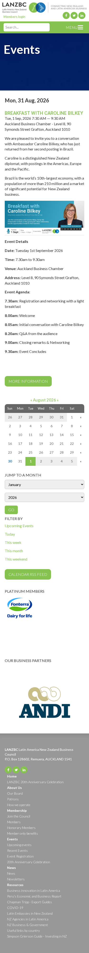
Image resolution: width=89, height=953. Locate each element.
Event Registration (20, 856)
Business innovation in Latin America (33, 890)
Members (14, 822)
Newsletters (16, 879)
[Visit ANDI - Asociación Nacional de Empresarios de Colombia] (44, 702)
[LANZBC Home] (44, 6)
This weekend (16, 559)
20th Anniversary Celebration (28, 862)
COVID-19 (15, 908)
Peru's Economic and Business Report (34, 896)
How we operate (18, 805)
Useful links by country (23, 930)
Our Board (15, 793)
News (11, 873)
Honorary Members (21, 828)
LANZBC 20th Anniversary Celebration (35, 782)
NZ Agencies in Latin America (27, 919)
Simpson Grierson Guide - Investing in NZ (37, 936)
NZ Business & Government (27, 925)
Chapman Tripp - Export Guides (29, 902)
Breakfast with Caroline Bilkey (44, 113)
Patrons (13, 799)
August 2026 (44, 399)
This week (13, 542)
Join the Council (18, 816)
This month (14, 550)
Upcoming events (19, 845)
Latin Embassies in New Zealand (30, 913)
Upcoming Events (19, 525)
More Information (28, 381)
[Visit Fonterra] (44, 619)
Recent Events (17, 850)
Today (10, 534)
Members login (14, 17)
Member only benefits (22, 833)
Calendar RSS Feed (28, 574)
